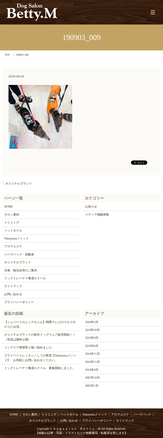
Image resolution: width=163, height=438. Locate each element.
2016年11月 (92, 362)
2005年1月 (91, 385)
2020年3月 (91, 322)
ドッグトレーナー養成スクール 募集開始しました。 (40, 368)
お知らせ (91, 206)
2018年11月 (92, 353)
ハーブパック (142, 414)
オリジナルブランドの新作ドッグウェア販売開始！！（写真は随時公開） (40, 337)
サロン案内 (11, 214)
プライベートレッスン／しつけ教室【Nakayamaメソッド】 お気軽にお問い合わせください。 (40, 358)
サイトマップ (13, 286)
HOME (8, 206)
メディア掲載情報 (97, 214)
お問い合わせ (13, 294)
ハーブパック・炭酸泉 (19, 254)
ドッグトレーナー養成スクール (25, 278)
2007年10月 (92, 377)
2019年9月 (91, 337)
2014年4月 (91, 369)
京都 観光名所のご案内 (20, 270)
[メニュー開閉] (153, 12)
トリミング (11, 222)
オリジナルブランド (18, 183)
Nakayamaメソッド (16, 238)
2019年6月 (91, 346)
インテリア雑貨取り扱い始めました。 (29, 347)
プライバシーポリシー (19, 302)
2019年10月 (92, 330)
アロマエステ (13, 246)
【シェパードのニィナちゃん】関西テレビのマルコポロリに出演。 (40, 324)
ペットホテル (13, 230)
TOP (7, 54)
